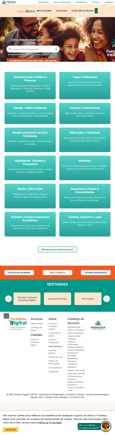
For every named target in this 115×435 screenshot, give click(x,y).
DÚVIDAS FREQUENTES (96, 272)
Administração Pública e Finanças (76, 328)
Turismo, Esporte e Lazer (75, 388)
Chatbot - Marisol (53, 351)
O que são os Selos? (55, 334)
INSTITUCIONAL (44, 11)
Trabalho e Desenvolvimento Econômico (75, 382)
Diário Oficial (43, 2)
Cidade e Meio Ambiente (74, 337)
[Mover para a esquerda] (8, 298)
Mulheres (71, 367)
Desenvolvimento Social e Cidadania (75, 348)
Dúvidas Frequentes (54, 341)
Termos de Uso (55, 357)
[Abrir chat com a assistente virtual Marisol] (105, 426)
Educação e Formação (72, 354)
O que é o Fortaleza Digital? (53, 326)
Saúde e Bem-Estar (76, 370)
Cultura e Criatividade (73, 343)
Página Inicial (37, 323)
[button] (30, 85)
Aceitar (11, 429)
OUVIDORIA (61, 11)
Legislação (109, 2)
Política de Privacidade (49, 422)
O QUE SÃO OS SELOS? (83, 11)
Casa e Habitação (75, 333)
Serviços (95, 2)
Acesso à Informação (61, 2)
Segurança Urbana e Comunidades (76, 374)
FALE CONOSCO (57, 272)
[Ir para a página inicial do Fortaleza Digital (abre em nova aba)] (17, 324)
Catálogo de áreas (36, 328)
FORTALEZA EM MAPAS (19, 272)
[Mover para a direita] (106, 298)
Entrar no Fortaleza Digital (35, 342)
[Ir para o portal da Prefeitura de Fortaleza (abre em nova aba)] (98, 326)
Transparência (81, 2)
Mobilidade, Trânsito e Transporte (72, 361)
